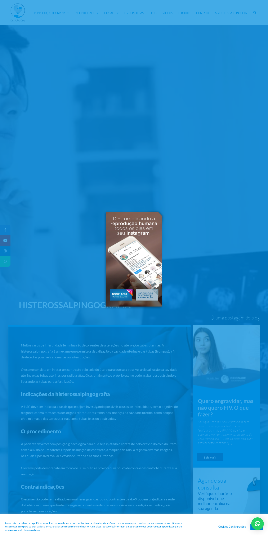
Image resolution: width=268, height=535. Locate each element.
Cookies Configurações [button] (232, 526)
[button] (147, 294)
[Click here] (120, 294)
